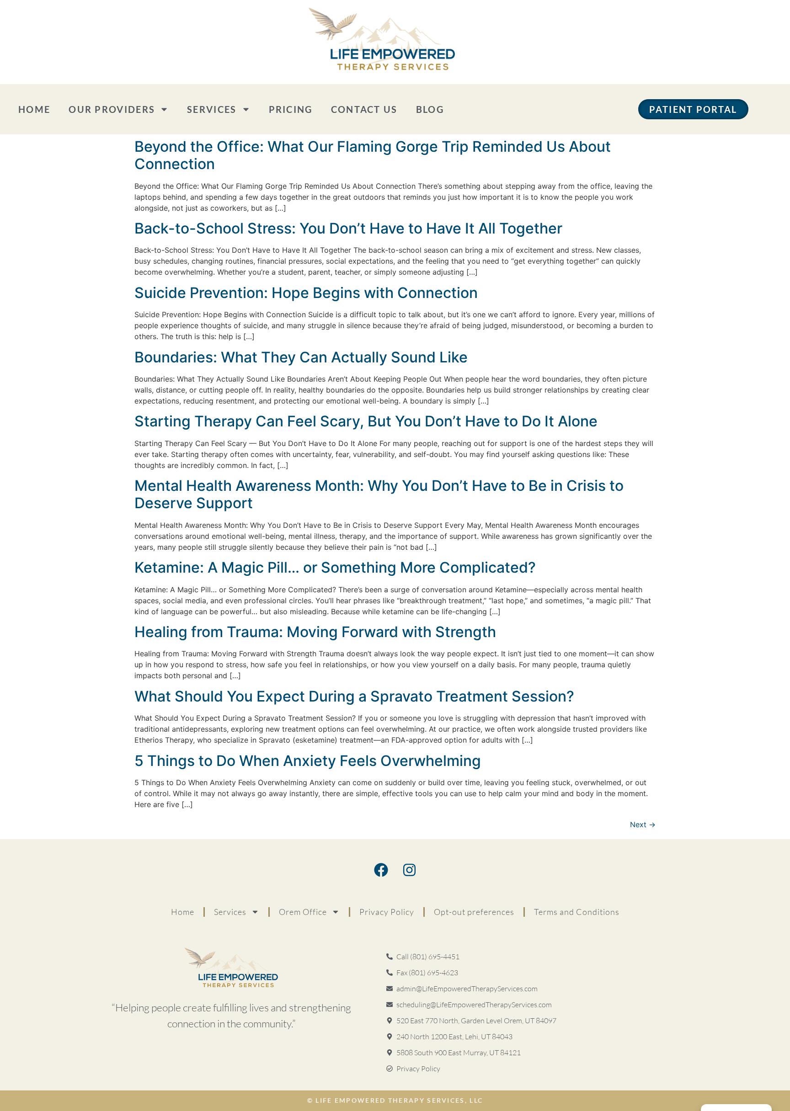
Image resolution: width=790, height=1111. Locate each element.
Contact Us (364, 109)
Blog (430, 109)
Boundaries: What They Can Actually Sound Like (301, 357)
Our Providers (112, 109)
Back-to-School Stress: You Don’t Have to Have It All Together (348, 228)
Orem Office (303, 912)
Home (34, 109)
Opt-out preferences (474, 912)
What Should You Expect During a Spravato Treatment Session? (354, 696)
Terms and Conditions (576, 912)
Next (643, 824)
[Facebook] (381, 870)
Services (211, 109)
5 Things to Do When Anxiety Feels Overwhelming (307, 761)
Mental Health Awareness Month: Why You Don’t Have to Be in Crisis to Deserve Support (379, 494)
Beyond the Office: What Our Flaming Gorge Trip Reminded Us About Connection (372, 155)
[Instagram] (409, 870)
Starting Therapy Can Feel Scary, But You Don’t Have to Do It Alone (366, 421)
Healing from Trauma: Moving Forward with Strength (315, 632)
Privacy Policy (386, 912)
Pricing (291, 109)
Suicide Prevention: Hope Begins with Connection (306, 293)
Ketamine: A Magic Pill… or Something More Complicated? (335, 567)
